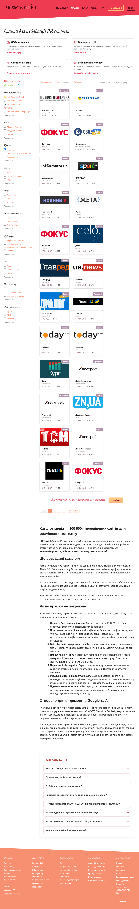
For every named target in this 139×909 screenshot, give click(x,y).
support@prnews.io (96, 863)
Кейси (94, 7)
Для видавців (10, 876)
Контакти (120, 866)
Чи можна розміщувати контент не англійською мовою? (87, 795)
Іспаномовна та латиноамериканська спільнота (18, 245)
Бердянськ (11, 179)
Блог (85, 7)
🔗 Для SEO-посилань (14, 100)
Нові (57, 82)
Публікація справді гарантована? (87, 786)
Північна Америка (15, 127)
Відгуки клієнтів (66, 883)
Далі (76, 510)
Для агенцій (9, 863)
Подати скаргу (94, 876)
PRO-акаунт (61, 7)
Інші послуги (37, 883)
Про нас (119, 863)
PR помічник (37, 869)
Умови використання (125, 876)
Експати (10, 250)
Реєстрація (116, 7)
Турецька (11, 202)
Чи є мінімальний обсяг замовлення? (87, 830)
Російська (11, 198)
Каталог (75, 7)
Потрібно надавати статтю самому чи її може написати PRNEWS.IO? (87, 803)
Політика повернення (121, 885)
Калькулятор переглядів (37, 875)
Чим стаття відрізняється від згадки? (87, 768)
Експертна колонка (15, 295)
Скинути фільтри (13, 81)
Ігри (8, 217)
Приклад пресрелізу (97, 880)
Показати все (9, 115)
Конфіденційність (124, 880)
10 (70, 510)
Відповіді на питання (97, 866)
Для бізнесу (9, 866)
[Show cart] (102, 8)
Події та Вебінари (68, 866)
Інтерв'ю (10, 288)
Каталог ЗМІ (37, 863)
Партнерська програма (66, 875)
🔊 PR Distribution (12, 104)
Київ (9, 172)
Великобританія (14, 157)
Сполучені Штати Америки (18, 153)
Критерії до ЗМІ (95, 873)
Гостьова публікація (12, 893)
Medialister (37, 886)
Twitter (63, 869)
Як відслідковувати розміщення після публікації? (87, 812)
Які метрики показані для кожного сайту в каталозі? (87, 821)
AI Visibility (8, 107)
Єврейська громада (15, 240)
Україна (10, 149)
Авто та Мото (13, 225)
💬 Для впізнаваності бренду (17, 111)
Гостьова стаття (14, 292)
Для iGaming (9, 879)
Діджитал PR (9, 890)
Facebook (72, 869)
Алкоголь (11, 318)
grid (130, 82)
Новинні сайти (13, 269)
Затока (10, 134)
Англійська (11, 195)
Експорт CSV (12, 85)
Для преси (120, 869)
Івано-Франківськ (14, 176)
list (133, 82)
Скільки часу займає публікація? (87, 777)
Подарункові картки (40, 879)
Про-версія (37, 866)
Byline (9, 311)
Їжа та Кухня (12, 221)
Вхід (130, 7)
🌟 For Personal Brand (14, 97)
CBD (9, 315)
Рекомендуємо (46, 82)
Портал (10, 273)
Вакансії (119, 873)
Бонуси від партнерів (69, 879)
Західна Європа (14, 130)
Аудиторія (78, 82)
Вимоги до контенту (97, 869)
